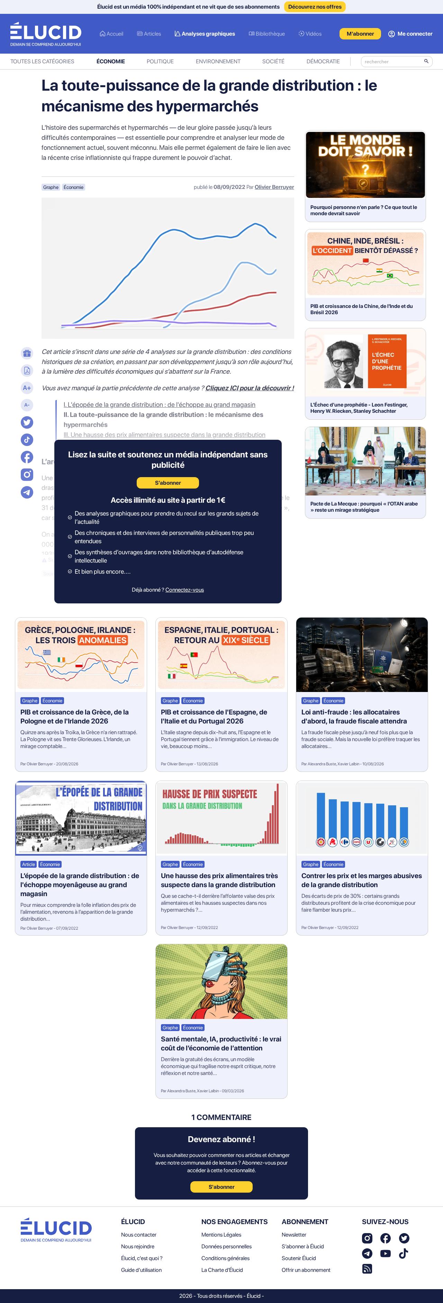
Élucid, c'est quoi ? (142, 1258)
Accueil (115, 33)
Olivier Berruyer (274, 187)
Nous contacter (138, 1234)
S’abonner (168, 483)
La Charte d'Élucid (222, 1270)
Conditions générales (225, 1258)
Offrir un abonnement (306, 1270)
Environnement (218, 61)
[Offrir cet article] (26, 354)
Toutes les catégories (42, 61)
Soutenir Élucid (299, 1258)
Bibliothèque (270, 33)
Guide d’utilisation (141, 1270)
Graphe (50, 187)
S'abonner (222, 1187)
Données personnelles (226, 1246)
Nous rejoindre (137, 1246)
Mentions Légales (221, 1234)
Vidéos (314, 33)
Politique (160, 61)
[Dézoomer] (26, 406)
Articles (152, 33)
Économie (111, 61)
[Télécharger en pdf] (26, 371)
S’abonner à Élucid (303, 1246)
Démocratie (323, 61)
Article (28, 864)
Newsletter (294, 1234)
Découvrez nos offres (315, 6)
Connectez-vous (184, 589)
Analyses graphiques (208, 33)
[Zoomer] (26, 388)
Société (273, 61)
